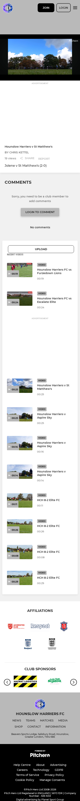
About (40, 765)
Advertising (58, 765)
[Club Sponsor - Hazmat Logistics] (25, 682)
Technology (41, 770)
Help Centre (22, 765)
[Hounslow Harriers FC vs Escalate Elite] (19, 298)
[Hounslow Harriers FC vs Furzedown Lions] (19, 270)
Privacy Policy (54, 775)
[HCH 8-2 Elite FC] (19, 500)
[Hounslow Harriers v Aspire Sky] (19, 414)
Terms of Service (27, 775)
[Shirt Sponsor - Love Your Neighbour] (54, 682)
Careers (22, 770)
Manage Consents (52, 780)
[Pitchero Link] (40, 756)
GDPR (59, 770)
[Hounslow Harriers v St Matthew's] (19, 386)
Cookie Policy (24, 780)
